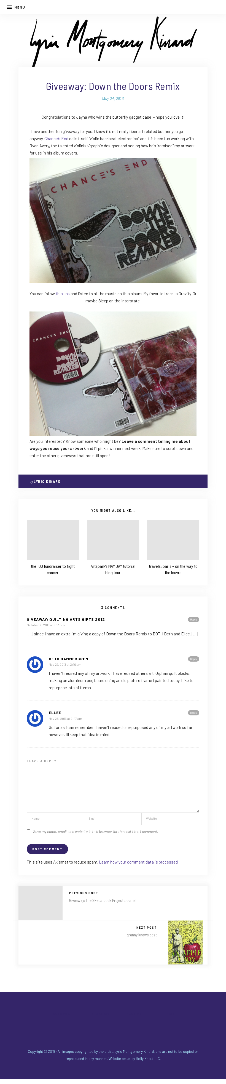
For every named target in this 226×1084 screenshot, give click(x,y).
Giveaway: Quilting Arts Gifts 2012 (66, 619)
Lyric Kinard (47, 481)
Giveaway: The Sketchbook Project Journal (102, 900)
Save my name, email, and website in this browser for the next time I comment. (95, 831)
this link (63, 293)
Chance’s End (56, 138)
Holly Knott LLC (148, 1058)
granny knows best (142, 934)
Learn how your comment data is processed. (139, 861)
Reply (193, 619)
